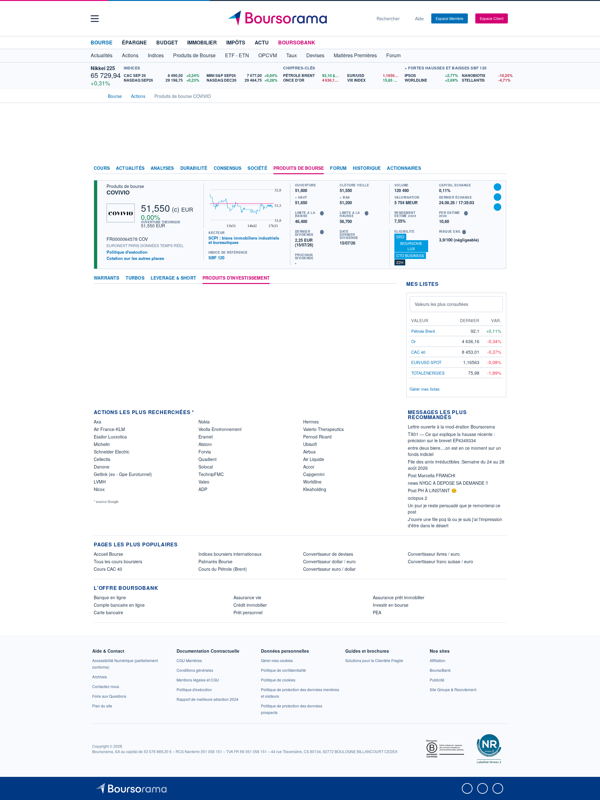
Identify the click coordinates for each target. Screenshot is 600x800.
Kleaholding (314, 489)
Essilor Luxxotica (110, 436)
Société (257, 168)
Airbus (309, 451)
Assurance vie (247, 597)
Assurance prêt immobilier (398, 597)
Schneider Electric (111, 451)
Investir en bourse (390, 605)
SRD (400, 236)
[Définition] (322, 213)
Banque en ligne (110, 597)
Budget (167, 42)
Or (413, 341)
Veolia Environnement (220, 429)
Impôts (235, 42)
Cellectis (102, 459)
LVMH (100, 481)
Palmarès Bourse (215, 561)
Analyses (162, 168)
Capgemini (313, 474)
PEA (377, 612)
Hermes (311, 421)
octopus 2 (417, 498)
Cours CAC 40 (108, 569)
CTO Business (410, 255)
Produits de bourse (298, 168)
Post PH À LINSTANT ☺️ (432, 490)
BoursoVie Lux (411, 246)
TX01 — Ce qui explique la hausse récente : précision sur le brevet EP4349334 (451, 437)
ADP (202, 489)
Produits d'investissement (236, 278)
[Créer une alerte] (497, 187)
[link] (99, 676)
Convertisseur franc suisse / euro (440, 561)
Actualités (130, 168)
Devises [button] (315, 55)
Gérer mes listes (425, 389)
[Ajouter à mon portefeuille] (497, 197)
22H (399, 262)
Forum (393, 55)
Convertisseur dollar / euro (329, 561)
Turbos (135, 278)
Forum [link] (338, 168)
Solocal (205, 466)
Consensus (228, 168)
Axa (97, 421)
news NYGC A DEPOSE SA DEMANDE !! (448, 483)
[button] (95, 18)
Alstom (205, 444)
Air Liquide (313, 459)
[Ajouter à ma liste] (497, 207)
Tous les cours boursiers (118, 561)
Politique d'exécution (127, 252)
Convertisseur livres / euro (434, 554)
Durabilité (194, 168)
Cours (102, 168)
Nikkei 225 (103, 68)
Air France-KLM (109, 429)
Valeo (203, 481)
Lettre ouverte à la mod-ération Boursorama (451, 426)
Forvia (204, 451)
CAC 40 (418, 352)
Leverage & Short (173, 278)
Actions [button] (130, 55)
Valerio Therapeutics (323, 429)
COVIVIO (118, 192)
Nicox (99, 489)
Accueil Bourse (108, 554)
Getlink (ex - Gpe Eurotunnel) (123, 474)
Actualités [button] (101, 55)
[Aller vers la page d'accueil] (298, 18)
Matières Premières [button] (355, 55)
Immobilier (202, 42)
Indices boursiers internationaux (230, 554)
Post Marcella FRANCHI (431, 475)
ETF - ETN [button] (237, 55)
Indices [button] (156, 55)
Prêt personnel (247, 612)
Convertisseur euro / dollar (329, 569)
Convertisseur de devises (328, 554)
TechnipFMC (211, 474)
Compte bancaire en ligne (119, 605)
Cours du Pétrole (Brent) (222, 569)
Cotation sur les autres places (135, 258)
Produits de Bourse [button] (194, 55)
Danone (101, 466)
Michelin (102, 444)
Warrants (106, 278)
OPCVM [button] (267, 55)
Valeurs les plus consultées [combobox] (441, 304)
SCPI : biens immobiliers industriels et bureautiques (243, 240)
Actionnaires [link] (404, 168)
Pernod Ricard (317, 436)
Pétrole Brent (423, 331)
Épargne (134, 42)
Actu (262, 42)
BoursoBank (296, 42)
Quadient (207, 459)
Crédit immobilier (250, 605)
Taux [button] (291, 55)
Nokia (204, 421)
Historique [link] (367, 168)
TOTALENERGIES (428, 373)
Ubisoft (310, 444)
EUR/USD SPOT (426, 362)
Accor (308, 466)
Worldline (312, 481)
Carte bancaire (108, 612)
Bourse (101, 42)
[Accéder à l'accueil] (96, 95)
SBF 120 (216, 258)
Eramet (205, 436)
